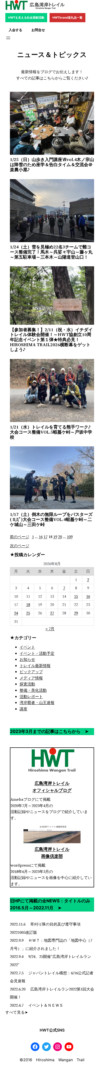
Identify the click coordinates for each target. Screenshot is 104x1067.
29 (76, 613)
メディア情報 (31, 678)
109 (70, 536)
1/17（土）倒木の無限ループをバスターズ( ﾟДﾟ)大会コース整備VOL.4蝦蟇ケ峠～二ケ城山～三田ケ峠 (51, 519)
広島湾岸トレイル (52, 783)
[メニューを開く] (8, 38)
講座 (23, 708)
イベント (27, 647)
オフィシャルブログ (52, 790)
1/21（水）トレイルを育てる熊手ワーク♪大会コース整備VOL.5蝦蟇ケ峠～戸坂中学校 (51, 432)
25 (28, 613)
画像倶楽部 (52, 856)
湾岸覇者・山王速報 (37, 702)
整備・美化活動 (33, 690)
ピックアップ (31, 671)
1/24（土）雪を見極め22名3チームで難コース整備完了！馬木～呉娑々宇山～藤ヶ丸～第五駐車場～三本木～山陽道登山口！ (51, 252)
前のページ (19, 536)
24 (16, 613)
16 (41, 536)
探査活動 (27, 684)
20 (60, 536)
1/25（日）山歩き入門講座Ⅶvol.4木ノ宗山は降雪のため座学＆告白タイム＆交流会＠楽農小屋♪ (52, 164)
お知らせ (27, 659)
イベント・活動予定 (37, 653)
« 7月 (49, 628)
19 (55, 536)
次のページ (19, 545)
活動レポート (31, 696)
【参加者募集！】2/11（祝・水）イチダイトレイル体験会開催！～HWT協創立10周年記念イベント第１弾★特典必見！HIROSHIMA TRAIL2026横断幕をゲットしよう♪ (51, 339)
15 (76, 596)
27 (52, 613)
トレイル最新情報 (35, 665)
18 (28, 604)
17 (45, 536)
